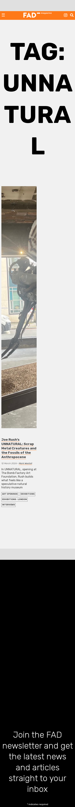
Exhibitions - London (14, 499)
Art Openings (10, 494)
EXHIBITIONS (28, 494)
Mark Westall (25, 463)
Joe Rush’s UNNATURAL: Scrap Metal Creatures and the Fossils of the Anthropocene (18, 448)
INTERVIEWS (8, 505)
